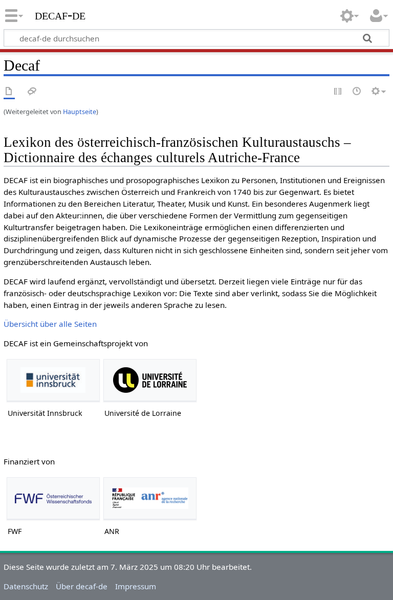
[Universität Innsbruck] (52, 380)
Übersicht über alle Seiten (50, 324)
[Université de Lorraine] (150, 380)
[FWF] (53, 498)
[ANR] (150, 498)
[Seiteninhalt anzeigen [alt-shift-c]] (9, 92)
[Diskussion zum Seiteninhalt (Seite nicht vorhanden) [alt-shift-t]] (32, 92)
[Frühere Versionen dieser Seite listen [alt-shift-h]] (357, 92)
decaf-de (60, 15)
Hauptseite (79, 111)
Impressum (135, 586)
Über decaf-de (81, 586)
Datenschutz (26, 586)
